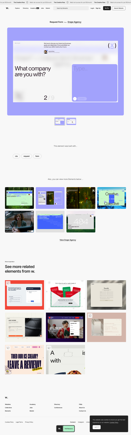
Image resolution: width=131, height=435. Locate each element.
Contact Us (82, 411)
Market (48, 8)
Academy (34, 8)
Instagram (81, 422)
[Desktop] (19, 198)
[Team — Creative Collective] (111, 198)
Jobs (42, 8)
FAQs (80, 404)
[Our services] (65, 295)
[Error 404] (80, 221)
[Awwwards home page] (60, 429)
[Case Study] (19, 221)
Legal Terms (19, 422)
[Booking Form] (106, 295)
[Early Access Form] (24, 327)
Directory (25, 8)
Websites (8, 404)
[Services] (50, 221)
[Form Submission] (24, 295)
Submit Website (118, 8)
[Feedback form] (24, 359)
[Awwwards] (7, 8)
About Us (82, 407)
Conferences (58, 407)
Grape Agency (74, 22)
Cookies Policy (9, 422)
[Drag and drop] (65, 359)
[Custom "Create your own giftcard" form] (106, 327)
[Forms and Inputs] (65, 327)
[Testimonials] (80, 198)
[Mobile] (50, 198)
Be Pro (107, 8)
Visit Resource (69, 428)
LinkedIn (88, 422)
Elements (8, 411)
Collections (8, 407)
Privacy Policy (29, 422)
